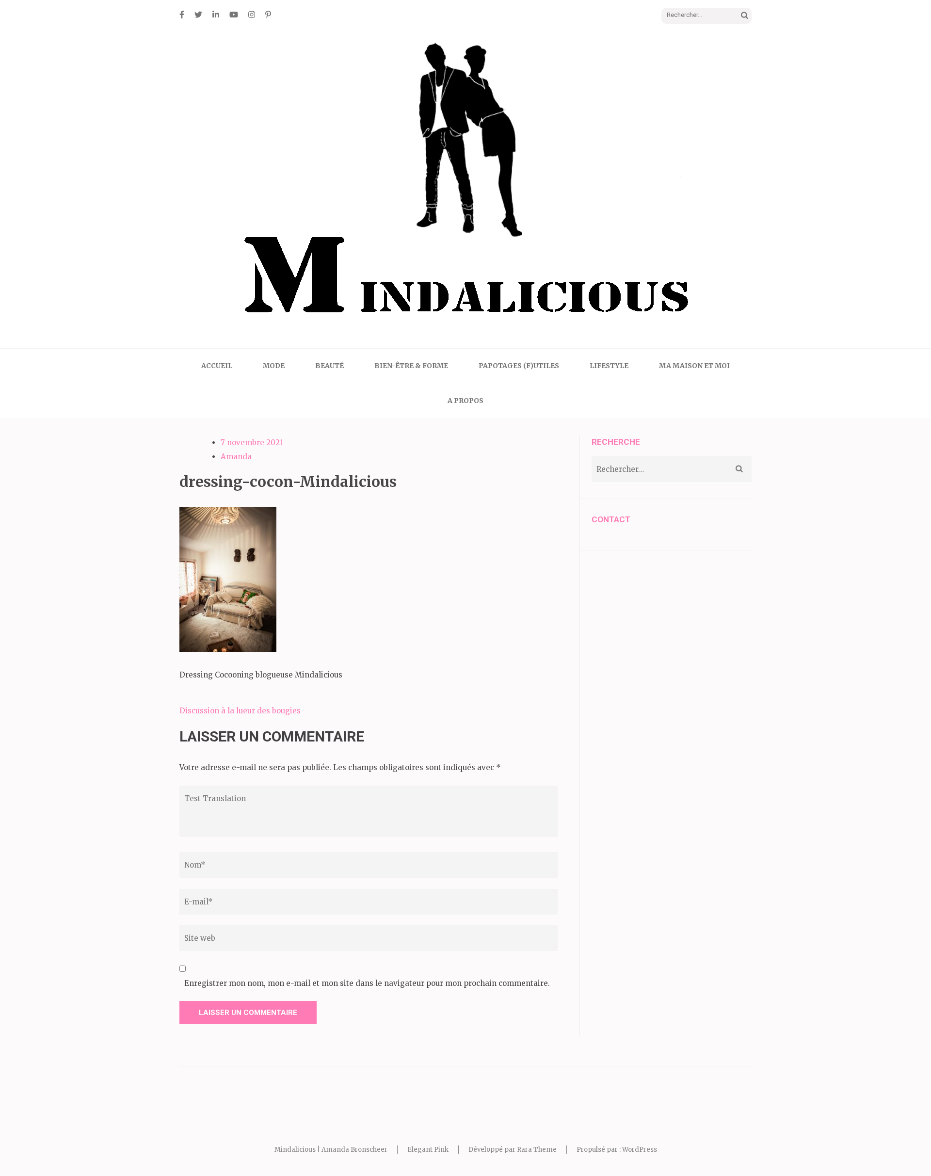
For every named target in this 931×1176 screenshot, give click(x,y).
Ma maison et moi (694, 365)
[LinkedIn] (215, 14)
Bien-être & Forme (411, 365)
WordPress (639, 1149)
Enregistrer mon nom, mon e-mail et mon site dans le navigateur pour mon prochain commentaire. (367, 983)
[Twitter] (198, 14)
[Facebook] (181, 14)
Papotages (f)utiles (519, 365)
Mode (274, 365)
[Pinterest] (268, 14)
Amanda (236, 456)
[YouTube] (233, 14)
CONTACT (611, 519)
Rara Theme (537, 1149)
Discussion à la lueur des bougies (240, 710)
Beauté (329, 365)
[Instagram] (251, 14)
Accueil (216, 365)
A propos (465, 400)
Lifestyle (609, 365)
